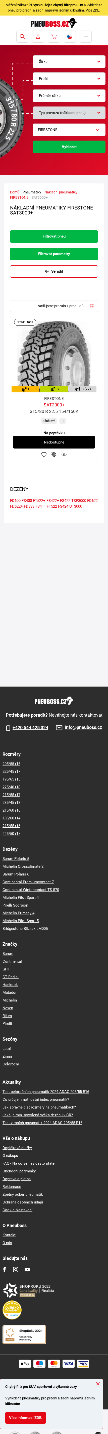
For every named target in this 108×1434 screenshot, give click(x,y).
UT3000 (75, 506)
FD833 (29, 506)
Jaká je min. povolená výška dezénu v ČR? (38, 1115)
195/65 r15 (11, 779)
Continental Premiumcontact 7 (28, 882)
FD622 (92, 500)
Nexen (8, 1008)
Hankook (10, 984)
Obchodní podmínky (19, 1171)
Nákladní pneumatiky (60, 192)
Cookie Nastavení (17, 1210)
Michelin (10, 1000)
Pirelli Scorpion (15, 905)
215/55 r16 (11, 826)
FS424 (63, 506)
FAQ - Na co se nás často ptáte (29, 1163)
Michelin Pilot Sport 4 (21, 897)
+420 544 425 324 (30, 727)
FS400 (27, 500)
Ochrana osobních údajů (23, 1202)
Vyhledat (69, 147)
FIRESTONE (19, 197)
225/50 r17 (11, 833)
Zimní (7, 1056)
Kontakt (9, 1235)
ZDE (96, 10)
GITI (6, 969)
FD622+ (16, 506)
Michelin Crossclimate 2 (23, 866)
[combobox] (69, 61)
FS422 (65, 500)
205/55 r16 (11, 763)
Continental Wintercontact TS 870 (31, 890)
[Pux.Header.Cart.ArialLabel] (54, 37)
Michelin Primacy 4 (18, 913)
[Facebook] (4, 1269)
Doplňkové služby (17, 1148)
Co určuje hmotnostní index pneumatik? (36, 1099)
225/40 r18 (11, 787)
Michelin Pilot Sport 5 (21, 921)
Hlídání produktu (64, 454)
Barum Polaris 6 (16, 874)
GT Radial (11, 977)
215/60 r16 (11, 810)
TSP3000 (78, 500)
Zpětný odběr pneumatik (23, 1194)
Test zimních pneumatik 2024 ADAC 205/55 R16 (42, 1123)
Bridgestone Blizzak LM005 (25, 928)
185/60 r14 (11, 818)
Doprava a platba (17, 1179)
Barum (8, 953)
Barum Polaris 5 (16, 858)
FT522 (52, 506)
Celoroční (11, 1064)
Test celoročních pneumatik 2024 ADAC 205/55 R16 (46, 1091)
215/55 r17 (11, 795)
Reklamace (12, 1186)
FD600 (15, 500)
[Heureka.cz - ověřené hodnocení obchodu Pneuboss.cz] (15, 1309)
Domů (14, 192)
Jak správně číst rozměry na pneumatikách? (39, 1107)
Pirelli (7, 1023)
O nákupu (10, 1155)
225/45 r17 (11, 771)
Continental (12, 961)
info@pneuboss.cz (83, 727)
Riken (7, 1016)
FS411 (40, 506)
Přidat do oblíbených (43, 454)
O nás (7, 1243)
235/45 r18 (11, 802)
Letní (7, 1048)
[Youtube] (27, 1269)
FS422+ (52, 500)
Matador (10, 992)
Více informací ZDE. (25, 1417)
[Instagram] (15, 1269)
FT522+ (39, 500)
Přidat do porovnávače (54, 454)
